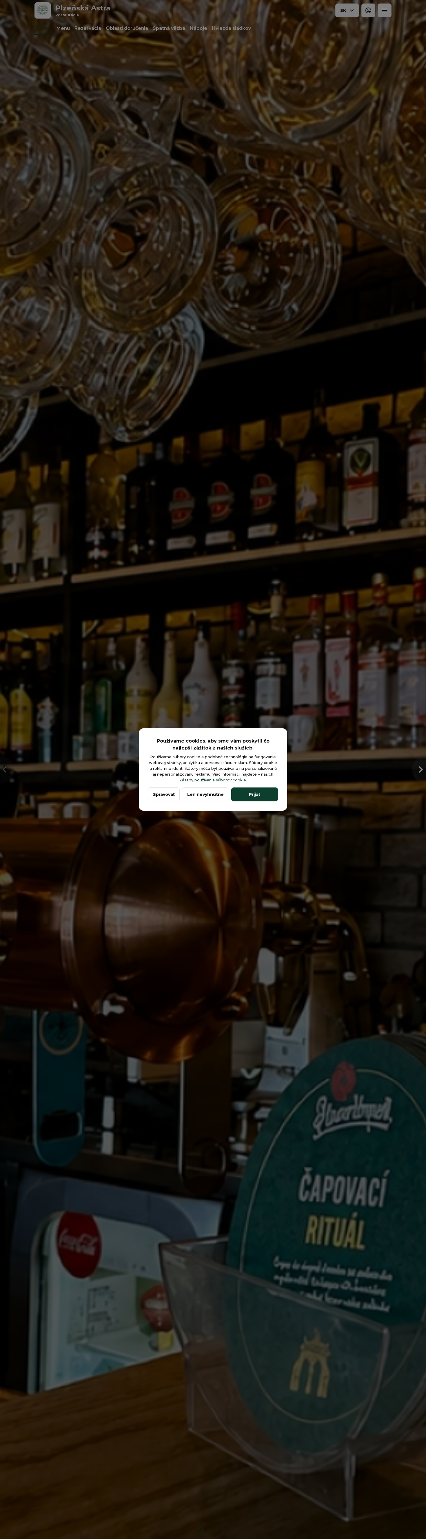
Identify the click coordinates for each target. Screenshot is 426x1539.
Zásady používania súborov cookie (212, 780)
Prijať (254, 794)
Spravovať (164, 794)
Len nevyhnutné (205, 794)
